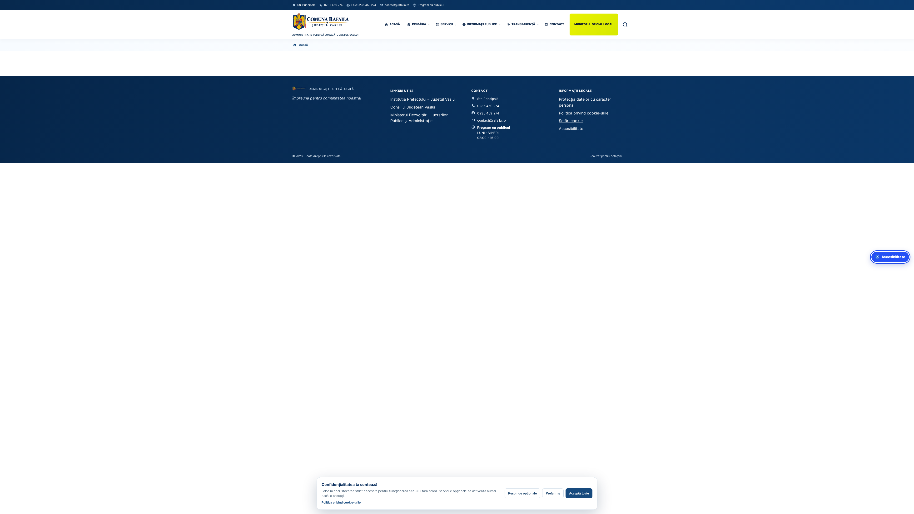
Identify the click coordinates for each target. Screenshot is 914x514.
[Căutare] (625, 24)
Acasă (303, 45)
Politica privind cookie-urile (583, 113)
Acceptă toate (579, 493)
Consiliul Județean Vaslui (412, 107)
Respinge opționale (522, 493)
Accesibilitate (571, 128)
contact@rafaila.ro (491, 120)
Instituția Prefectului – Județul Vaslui (423, 99)
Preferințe (553, 493)
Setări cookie (571, 120)
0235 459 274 (488, 106)
